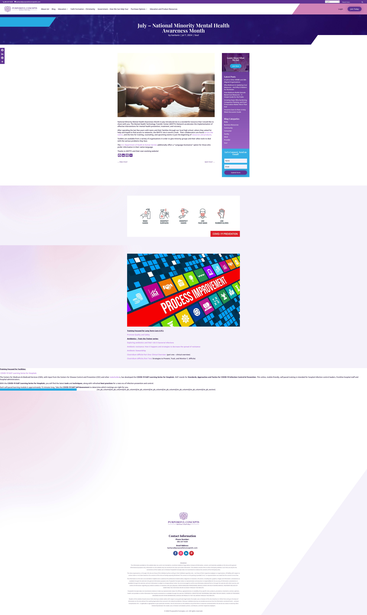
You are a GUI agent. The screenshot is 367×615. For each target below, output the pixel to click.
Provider (227, 140)
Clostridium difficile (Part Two (139, 358)
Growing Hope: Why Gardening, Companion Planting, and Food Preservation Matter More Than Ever (235, 103)
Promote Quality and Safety (138, 334)
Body (226, 122)
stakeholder (114, 377)
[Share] (2, 62)
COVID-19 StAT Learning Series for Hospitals (18, 373)
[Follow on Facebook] (175, 553)
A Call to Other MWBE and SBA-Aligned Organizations (235, 81)
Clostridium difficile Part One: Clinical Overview (146, 354)
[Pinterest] (2, 58)
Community (228, 128)
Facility (226, 134)
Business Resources (231, 125)
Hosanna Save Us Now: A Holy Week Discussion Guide (235, 111)
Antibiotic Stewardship (136, 350)
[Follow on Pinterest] (191, 553)
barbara (175, 35)
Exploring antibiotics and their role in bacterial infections (150, 342)
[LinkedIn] (2, 54)
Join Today (354, 9)
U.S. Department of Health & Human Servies (139, 145)
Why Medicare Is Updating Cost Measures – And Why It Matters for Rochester (235, 87)
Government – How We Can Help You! (113, 9)
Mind (226, 137)
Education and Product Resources (163, 9)
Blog (53, 9)
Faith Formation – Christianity (83, 9)
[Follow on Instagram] (181, 553)
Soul (196, 35)
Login (340, 9)
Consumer (228, 131)
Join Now (235, 66)
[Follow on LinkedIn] (186, 553)
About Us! (45, 9)
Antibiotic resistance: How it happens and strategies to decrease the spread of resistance (163, 346)
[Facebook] (2, 50)
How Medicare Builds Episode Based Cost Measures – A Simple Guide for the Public (235, 94)
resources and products (201, 135)
